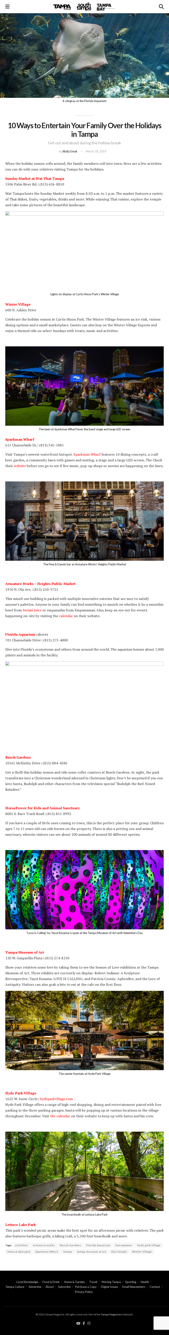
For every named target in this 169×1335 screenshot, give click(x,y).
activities (21, 1245)
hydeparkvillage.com (56, 1098)
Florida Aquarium (98, 1245)
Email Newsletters (133, 1287)
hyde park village (148, 1245)
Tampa (67, 1251)
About (50, 1287)
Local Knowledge (27, 1282)
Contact (155, 1287)
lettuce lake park (18, 1251)
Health (145, 1282)
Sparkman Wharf (46, 1251)
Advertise (35, 1287)
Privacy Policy (84, 1292)
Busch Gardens (70, 1245)
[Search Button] (161, 6)
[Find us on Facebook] (84, 1323)
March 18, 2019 (96, 151)
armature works (44, 1245)
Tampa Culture (14, 1287)
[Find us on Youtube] (78, 1323)
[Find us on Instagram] (88, 1323)
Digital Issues (109, 1287)
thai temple (119, 1251)
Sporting (130, 1282)
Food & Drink (51, 1282)
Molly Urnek (69, 151)
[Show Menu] (7, 6)
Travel (93, 1282)
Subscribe (64, 1287)
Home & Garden (74, 1282)
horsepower (124, 1245)
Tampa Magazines (111, 1314)
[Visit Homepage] (84, 6)
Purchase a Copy (86, 1287)
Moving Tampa (111, 1282)
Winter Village (142, 1251)
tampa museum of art (91, 1251)
